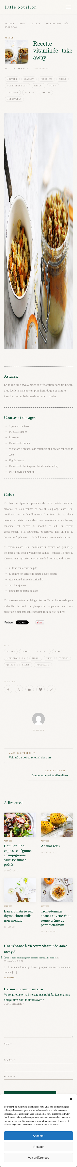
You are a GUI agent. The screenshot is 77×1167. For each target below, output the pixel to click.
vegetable (43, 665)
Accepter (38, 1135)
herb (58, 652)
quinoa (11, 665)
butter (11, 652)
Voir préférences (38, 1157)
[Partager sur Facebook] (8, 689)
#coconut (46, 79)
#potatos (13, 93)
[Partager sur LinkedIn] (29, 689)
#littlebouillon (17, 86)
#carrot (29, 79)
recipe (25, 665)
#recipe (46, 93)
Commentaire (14, 1004)
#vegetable (14, 99)
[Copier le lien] (51, 689)
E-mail (9, 1060)
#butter (12, 79)
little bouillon (21, 7)
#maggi (38, 86)
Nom (8, 1044)
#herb (62, 79)
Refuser (38, 1146)
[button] (71, 1099)
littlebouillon (16, 658)
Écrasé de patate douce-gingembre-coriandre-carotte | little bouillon (30, 958)
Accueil (10, 24)
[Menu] (68, 7)
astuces (35, 24)
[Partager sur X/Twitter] (19, 689)
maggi (35, 658)
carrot (26, 652)
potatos (63, 658)
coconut (43, 652)
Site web (10, 1076)
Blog (23, 24)
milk (49, 658)
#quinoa (30, 93)
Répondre (10, 977)
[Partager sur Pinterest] (40, 689)
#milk (53, 86)
